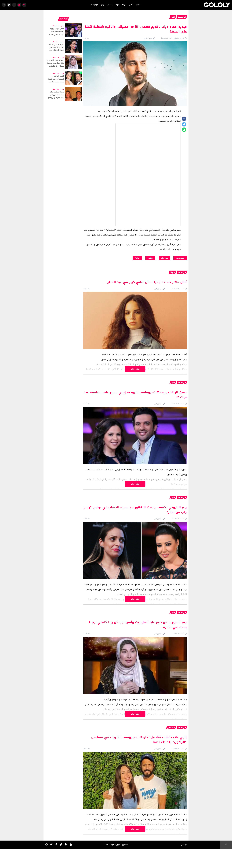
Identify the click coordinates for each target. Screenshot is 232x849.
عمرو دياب (164, 258)
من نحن (184, 844)
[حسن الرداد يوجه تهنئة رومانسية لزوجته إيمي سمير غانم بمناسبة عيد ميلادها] (63, 30)
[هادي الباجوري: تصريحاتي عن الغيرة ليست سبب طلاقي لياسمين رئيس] (63, 78)
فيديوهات (94, 4)
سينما (124, 4)
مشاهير (109, 4)
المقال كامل (135, 369)
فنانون (137, 258)
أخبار (131, 4)
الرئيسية (138, 4)
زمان (102, 4)
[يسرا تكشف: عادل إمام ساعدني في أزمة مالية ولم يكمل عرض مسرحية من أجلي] (63, 94)
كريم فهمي (180, 258)
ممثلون (150, 258)
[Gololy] (217, 4)
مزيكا (117, 4)
